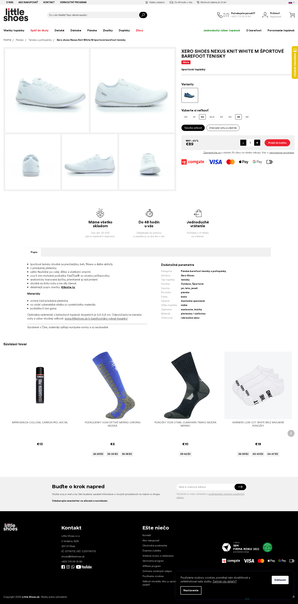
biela (184, 296)
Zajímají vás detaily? (225, 581)
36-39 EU (243, 454)
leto (187, 288)
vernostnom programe (281, 152)
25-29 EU (98, 454)
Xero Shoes (187, 275)
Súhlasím (280, 580)
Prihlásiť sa (240, 487)
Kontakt (49, 2)
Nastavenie (190, 590)
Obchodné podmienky (154, 545)
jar (182, 288)
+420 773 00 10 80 (71, 561)
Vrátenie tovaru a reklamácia (157, 555)
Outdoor (186, 283)
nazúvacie (187, 309)
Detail (111, 413)
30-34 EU (112, 454)
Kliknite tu (68, 287)
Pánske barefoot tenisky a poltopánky (203, 271)
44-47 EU (272, 454)
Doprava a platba (151, 550)
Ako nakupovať (28, 2)
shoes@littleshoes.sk (73, 556)
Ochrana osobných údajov (157, 571)
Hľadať (143, 15)
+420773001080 (73, 567)
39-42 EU (185, 454)
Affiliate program (151, 566)
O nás (9, 2)
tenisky (185, 279)
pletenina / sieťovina (193, 313)
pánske (185, 292)
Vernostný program (73, 2)
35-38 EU (127, 454)
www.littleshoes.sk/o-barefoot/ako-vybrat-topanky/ (96, 318)
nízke (184, 305)
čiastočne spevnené (193, 300)
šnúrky (198, 309)
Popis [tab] (34, 252)
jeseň (194, 288)
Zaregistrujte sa (212, 152)
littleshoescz (68, 567)
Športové (198, 283)
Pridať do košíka (277, 142)
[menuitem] (13, 30)
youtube (84, 567)
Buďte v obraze (63, 567)
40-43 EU (258, 454)
